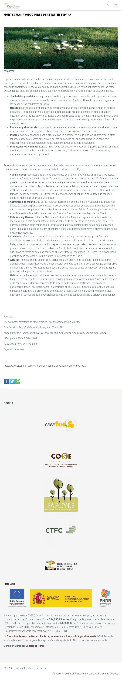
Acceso (57, 673)
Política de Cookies (108, 673)
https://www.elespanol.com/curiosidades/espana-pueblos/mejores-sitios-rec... (45, 365)
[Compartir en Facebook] (6, 381)
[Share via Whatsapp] (17, 381)
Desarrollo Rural (35, 645)
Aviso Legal (68, 673)
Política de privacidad (86, 673)
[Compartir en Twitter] (12, 381)
